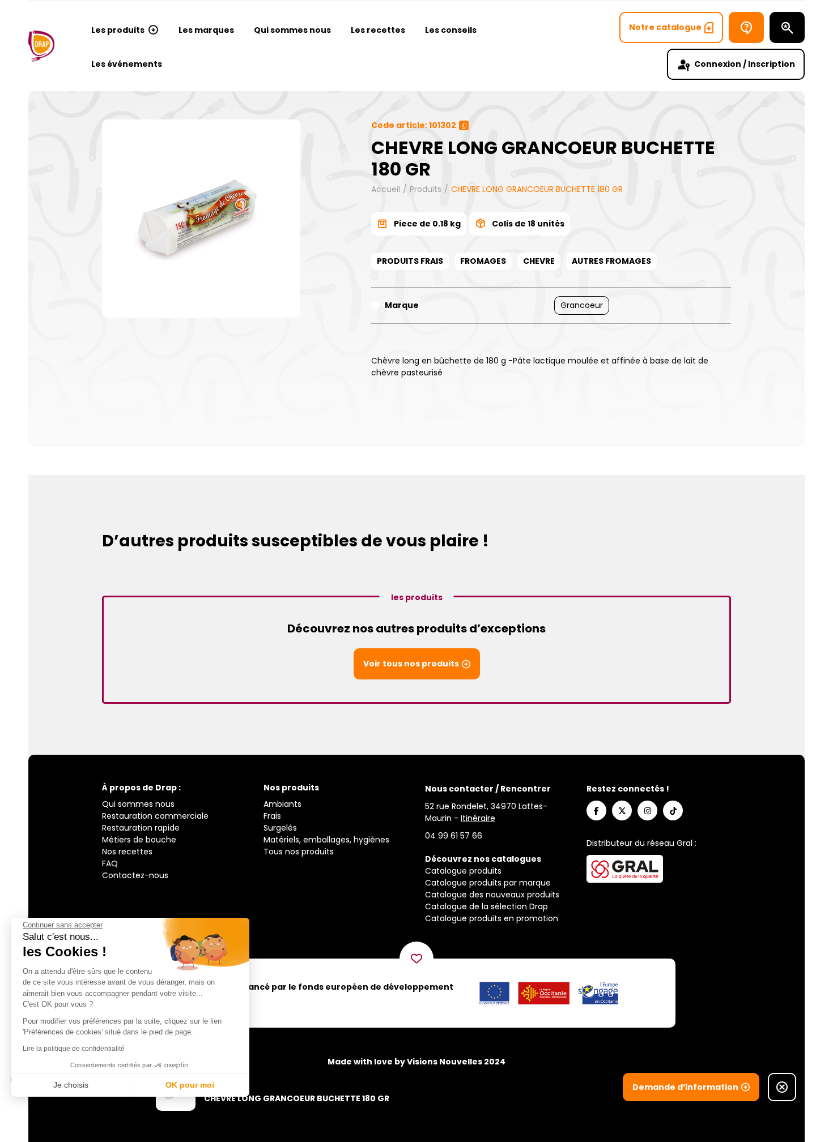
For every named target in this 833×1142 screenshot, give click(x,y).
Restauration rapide (141, 827)
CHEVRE (539, 261)
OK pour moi (189, 1084)
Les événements (126, 64)
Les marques (206, 30)
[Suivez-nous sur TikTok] (673, 810)
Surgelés (280, 827)
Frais (272, 816)
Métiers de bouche (139, 839)
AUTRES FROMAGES (611, 261)
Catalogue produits (463, 870)
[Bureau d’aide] (746, 27)
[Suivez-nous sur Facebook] (596, 810)
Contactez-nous (135, 875)
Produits (425, 189)
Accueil (385, 189)
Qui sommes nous (292, 30)
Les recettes (378, 30)
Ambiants (282, 804)
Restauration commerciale (155, 816)
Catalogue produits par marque (488, 882)
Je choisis (70, 1084)
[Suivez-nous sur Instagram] (647, 810)
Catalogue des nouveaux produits (492, 894)
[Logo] (41, 46)
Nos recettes (127, 851)
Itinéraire (478, 818)
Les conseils (451, 30)
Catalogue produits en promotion (491, 918)
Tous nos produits (299, 851)
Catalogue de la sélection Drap (486, 906)
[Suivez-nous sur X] (622, 810)
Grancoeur (581, 305)
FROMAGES (483, 261)
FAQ (110, 863)
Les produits (117, 30)
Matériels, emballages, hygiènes (326, 839)
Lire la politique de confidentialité (74, 1049)
